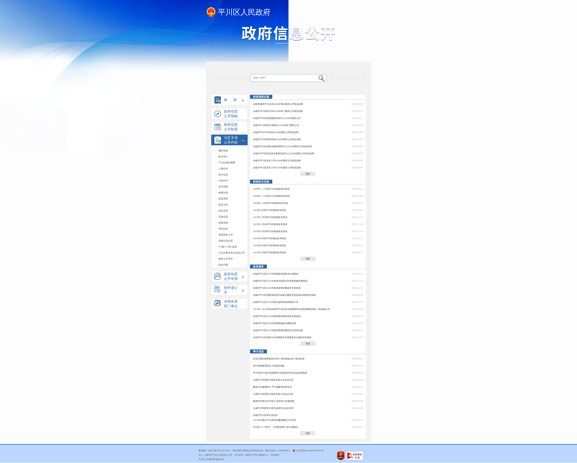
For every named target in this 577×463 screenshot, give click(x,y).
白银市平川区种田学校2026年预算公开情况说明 (277, 139)
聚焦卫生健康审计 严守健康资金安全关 (272, 387)
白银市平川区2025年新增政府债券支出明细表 (275, 274)
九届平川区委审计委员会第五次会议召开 (273, 408)
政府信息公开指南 (231, 114)
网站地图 (237, 450)
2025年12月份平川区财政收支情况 (270, 217)
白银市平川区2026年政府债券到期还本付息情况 (277, 288)
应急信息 (223, 216)
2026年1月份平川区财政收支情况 (269, 210)
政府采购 (223, 222)
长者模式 (367, 3)
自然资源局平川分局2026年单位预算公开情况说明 (278, 104)
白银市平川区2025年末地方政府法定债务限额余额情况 (280, 281)
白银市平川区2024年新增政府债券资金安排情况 (277, 316)
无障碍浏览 (354, 3)
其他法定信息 (225, 240)
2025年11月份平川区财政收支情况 (270, 224)
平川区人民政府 (244, 12)
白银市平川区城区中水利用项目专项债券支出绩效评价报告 (282, 337)
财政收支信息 (261, 181)
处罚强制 (223, 186)
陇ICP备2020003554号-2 (220, 450)
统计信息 (223, 174)
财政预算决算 (261, 96)
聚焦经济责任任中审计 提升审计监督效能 (273, 401)
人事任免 (223, 168)
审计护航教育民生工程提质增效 (269, 366)
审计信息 (258, 351)
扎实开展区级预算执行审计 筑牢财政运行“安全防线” (279, 359)
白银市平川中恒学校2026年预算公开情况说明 (275, 132)
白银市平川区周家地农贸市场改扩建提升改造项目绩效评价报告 (284, 295)
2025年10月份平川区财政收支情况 (270, 231)
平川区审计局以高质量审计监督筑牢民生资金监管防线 (280, 373)
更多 (308, 174)
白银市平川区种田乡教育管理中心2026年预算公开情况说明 (282, 146)
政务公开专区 (225, 258)
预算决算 (223, 204)
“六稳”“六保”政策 (227, 246)
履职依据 (223, 150)
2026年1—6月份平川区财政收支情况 (271, 196)
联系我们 (275, 455)
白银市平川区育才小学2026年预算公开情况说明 (277, 167)
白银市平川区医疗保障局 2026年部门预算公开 (276, 125)
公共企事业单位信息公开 (231, 252)
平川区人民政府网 (206, 459)
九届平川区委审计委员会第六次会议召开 (273, 394)
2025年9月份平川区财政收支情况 (269, 238)
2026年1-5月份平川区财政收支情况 (270, 203)
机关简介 (223, 156)
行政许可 (223, 180)
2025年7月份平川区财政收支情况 (269, 252)
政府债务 (258, 266)
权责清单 (223, 198)
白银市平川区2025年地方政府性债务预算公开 (275, 302)
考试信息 (223, 228)
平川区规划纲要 (226, 162)
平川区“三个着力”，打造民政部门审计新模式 (275, 427)
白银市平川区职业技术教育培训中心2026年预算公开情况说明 (283, 153)
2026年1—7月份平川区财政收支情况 (271, 189)
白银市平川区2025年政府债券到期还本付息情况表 (278, 330)
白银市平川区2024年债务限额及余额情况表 (274, 323)
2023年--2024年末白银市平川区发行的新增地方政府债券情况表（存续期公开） (292, 309)
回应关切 (223, 210)
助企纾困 (223, 264)
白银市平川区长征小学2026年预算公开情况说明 (277, 160)
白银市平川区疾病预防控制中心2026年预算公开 (277, 118)
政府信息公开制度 (231, 127)
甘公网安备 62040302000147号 (309, 450)
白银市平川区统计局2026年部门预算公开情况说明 (278, 111)
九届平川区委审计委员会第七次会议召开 (273, 380)
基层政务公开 (225, 234)
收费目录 (223, 192)
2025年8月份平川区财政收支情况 (269, 245)
